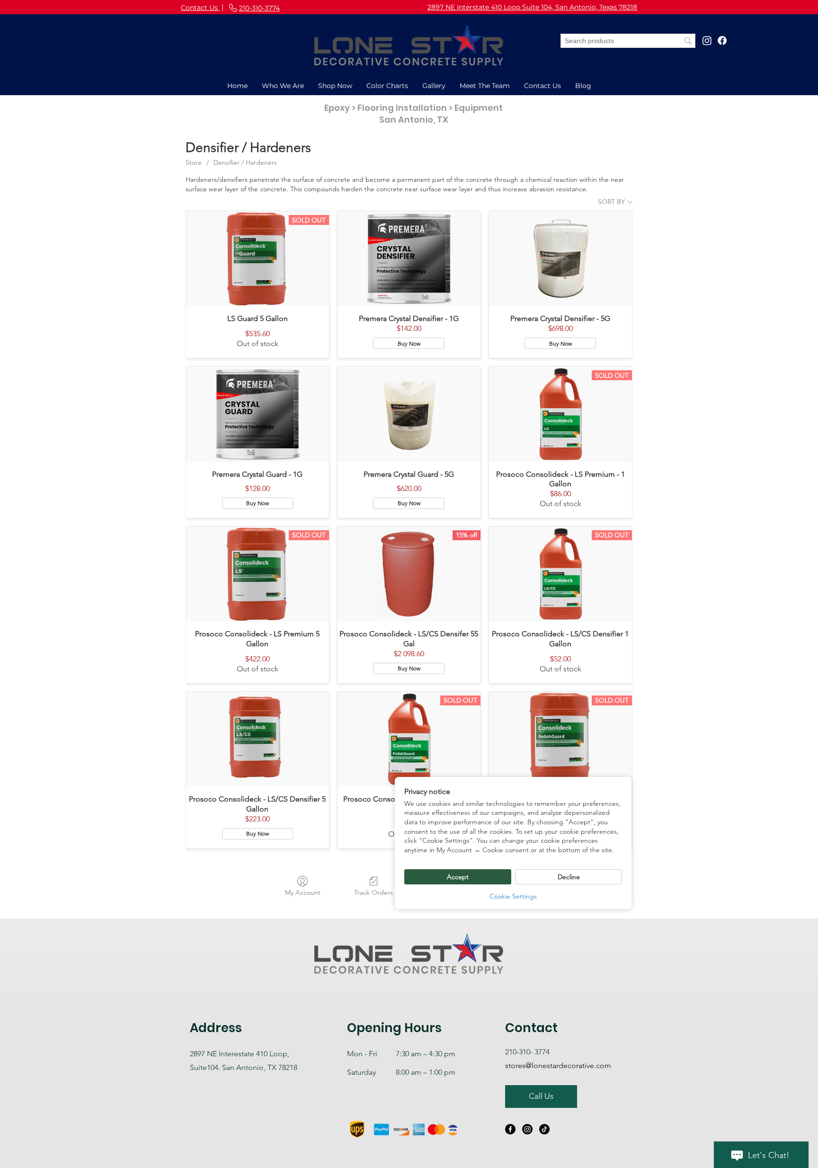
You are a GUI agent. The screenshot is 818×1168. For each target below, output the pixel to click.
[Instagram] (707, 40)
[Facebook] (722, 40)
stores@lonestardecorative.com (558, 1065)
